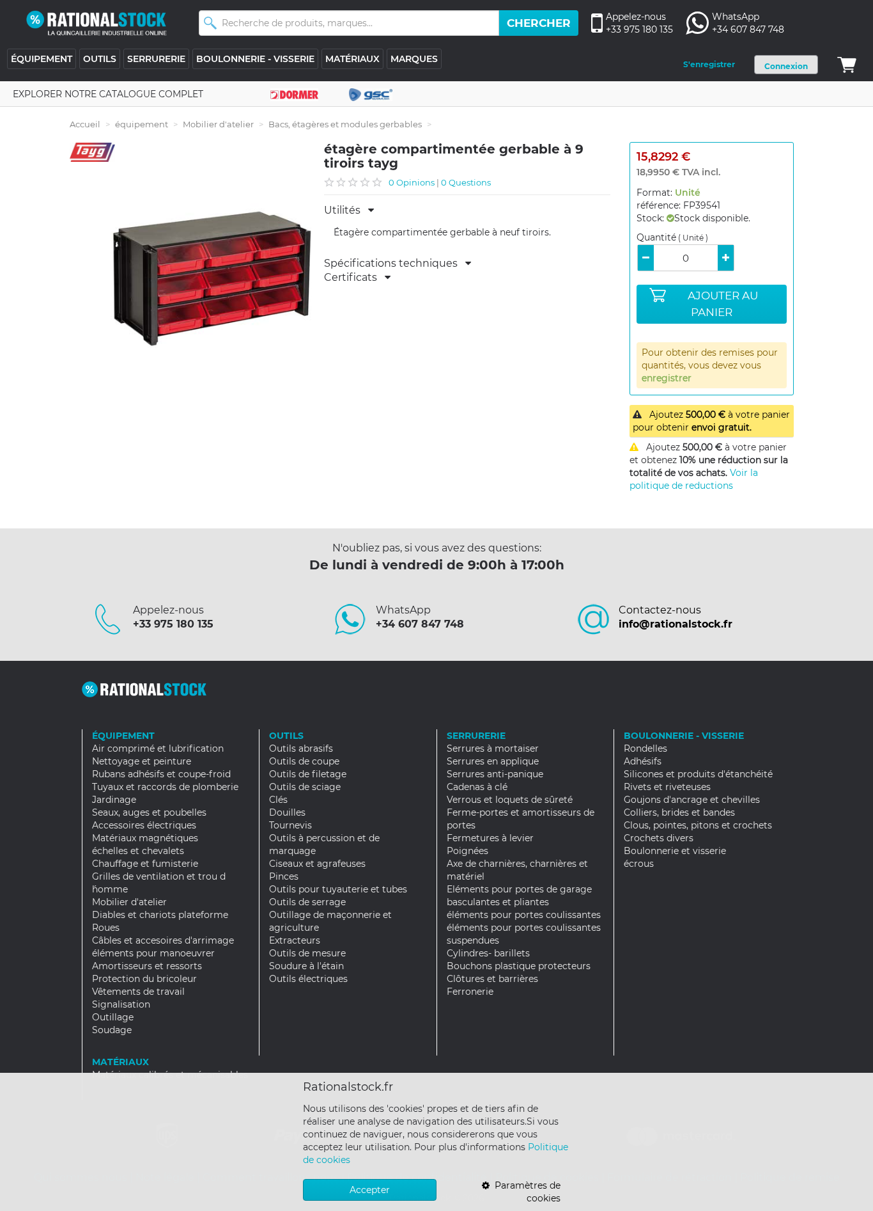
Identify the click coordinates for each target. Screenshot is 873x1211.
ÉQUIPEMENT (41, 59)
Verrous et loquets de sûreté (510, 799)
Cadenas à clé (477, 787)
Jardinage (114, 799)
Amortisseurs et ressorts (147, 966)
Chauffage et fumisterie (145, 863)
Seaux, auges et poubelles (149, 812)
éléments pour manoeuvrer (153, 953)
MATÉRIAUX (352, 59)
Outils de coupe (304, 761)
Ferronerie (470, 991)
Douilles (287, 812)
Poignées (467, 851)
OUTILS (99, 59)
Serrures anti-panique (495, 774)
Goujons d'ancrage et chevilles (692, 799)
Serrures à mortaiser (493, 748)
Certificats (354, 277)
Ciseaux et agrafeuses (317, 863)
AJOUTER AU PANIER (723, 304)
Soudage (112, 1030)
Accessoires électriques (144, 825)
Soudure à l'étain (306, 966)
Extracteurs (294, 940)
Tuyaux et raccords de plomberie (165, 787)
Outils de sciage (305, 787)
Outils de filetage (307, 774)
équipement (141, 124)
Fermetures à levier (490, 838)
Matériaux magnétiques (145, 838)
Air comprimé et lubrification (158, 748)
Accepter (370, 1190)
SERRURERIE (156, 59)
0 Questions (466, 182)
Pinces (283, 876)
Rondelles (645, 748)
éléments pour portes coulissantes (524, 915)
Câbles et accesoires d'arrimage (163, 940)
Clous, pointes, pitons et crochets (698, 825)
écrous (639, 863)
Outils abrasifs (301, 748)
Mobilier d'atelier (218, 124)
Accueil (85, 124)
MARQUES (414, 59)
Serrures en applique (493, 761)
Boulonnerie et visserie (675, 851)
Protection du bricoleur (144, 979)
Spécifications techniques (394, 263)
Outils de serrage (307, 902)
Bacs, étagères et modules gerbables (345, 124)
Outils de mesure (307, 953)
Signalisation (121, 1004)
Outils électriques (308, 979)
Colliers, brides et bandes (679, 812)
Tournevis (290, 825)
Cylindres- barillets (488, 953)
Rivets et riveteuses (667, 787)
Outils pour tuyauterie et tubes (338, 889)
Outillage (113, 1017)
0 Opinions (412, 182)
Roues (106, 927)
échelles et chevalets (138, 851)
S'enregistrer (709, 64)
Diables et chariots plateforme (160, 915)
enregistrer (666, 378)
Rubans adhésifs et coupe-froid (161, 774)
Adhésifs (642, 761)
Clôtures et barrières (492, 979)
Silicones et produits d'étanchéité (698, 774)
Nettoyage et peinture (141, 761)
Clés (278, 799)
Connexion (786, 66)
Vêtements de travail (138, 991)
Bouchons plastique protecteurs (519, 966)
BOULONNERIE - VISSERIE (255, 59)
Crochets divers (658, 838)
